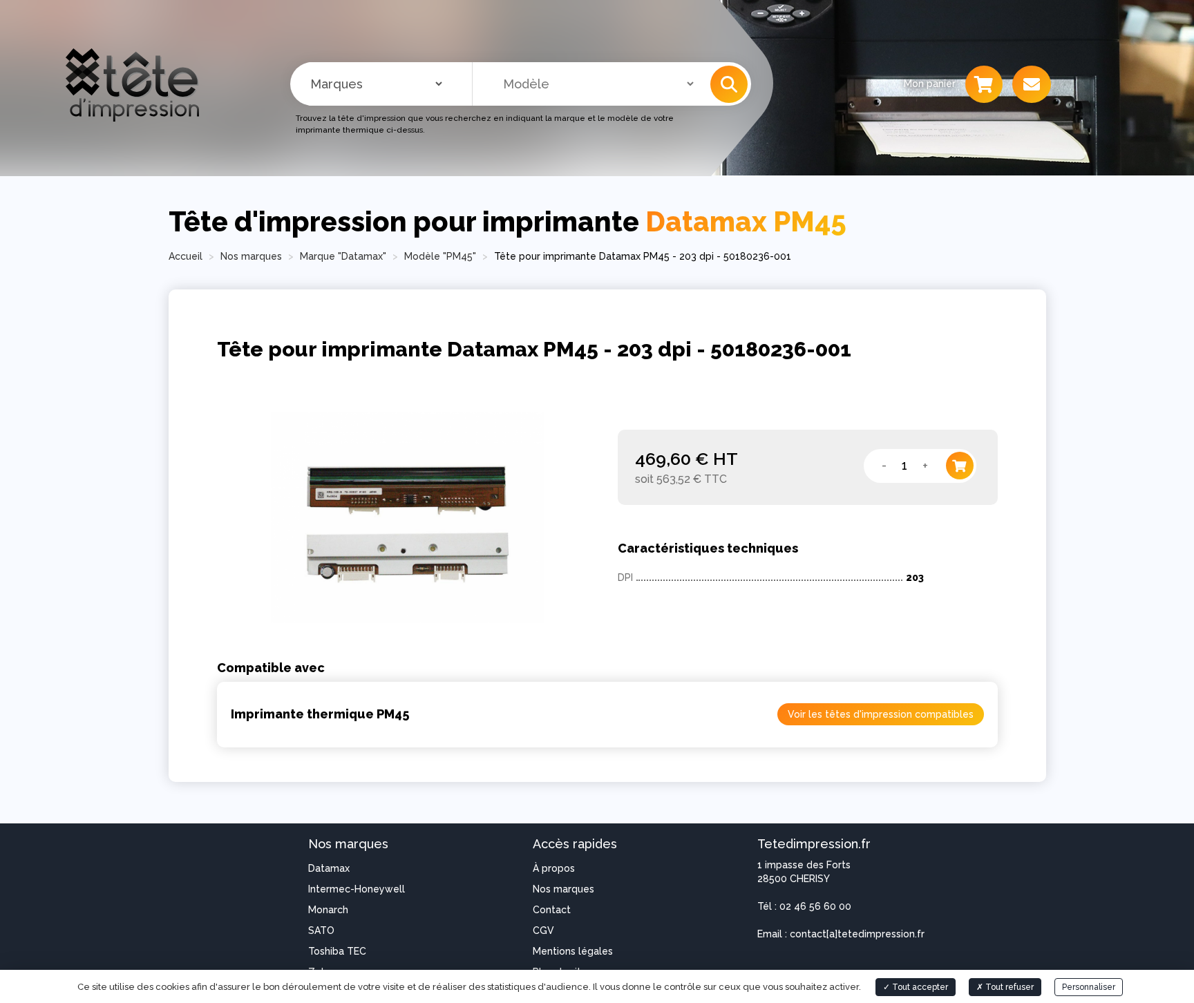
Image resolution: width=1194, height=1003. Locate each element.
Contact (552, 909)
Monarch (328, 909)
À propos (554, 868)
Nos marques (563, 889)
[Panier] (984, 84)
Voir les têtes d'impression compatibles (881, 714)
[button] (729, 84)
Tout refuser (1008, 987)
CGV (543, 930)
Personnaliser (1088, 987)
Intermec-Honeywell (356, 889)
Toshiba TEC (337, 951)
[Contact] (1031, 84)
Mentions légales (573, 951)
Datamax (329, 868)
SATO (321, 930)
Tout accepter (919, 987)
